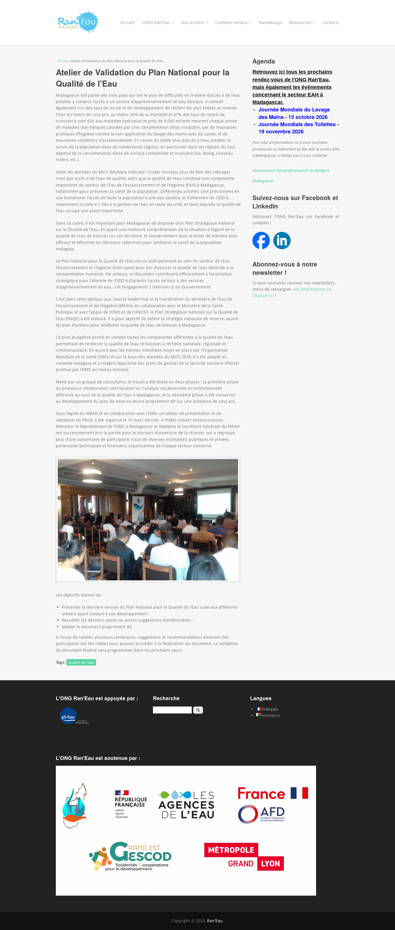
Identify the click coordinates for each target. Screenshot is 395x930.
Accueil (127, 22)
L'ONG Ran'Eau (156, 22)
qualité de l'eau (81, 662)
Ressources (300, 22)
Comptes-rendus (231, 22)
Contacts (330, 22)
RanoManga (270, 22)
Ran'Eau (215, 920)
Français (269, 709)
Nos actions (192, 22)
